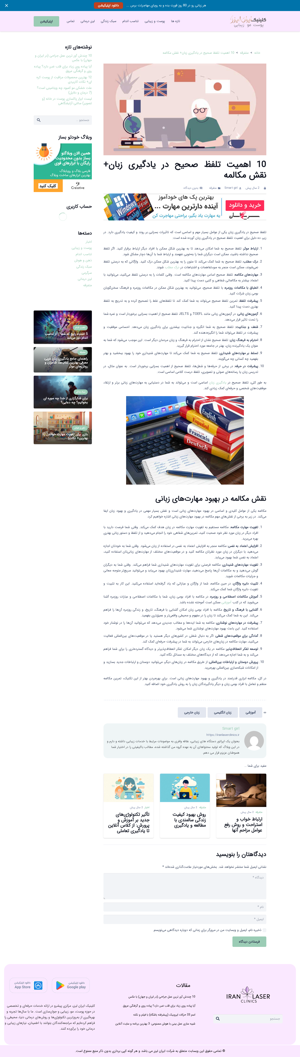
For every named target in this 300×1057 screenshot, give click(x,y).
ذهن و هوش (83, 260)
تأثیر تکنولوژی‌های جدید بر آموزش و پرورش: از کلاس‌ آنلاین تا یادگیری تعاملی (128, 823)
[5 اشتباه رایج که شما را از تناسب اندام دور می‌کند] (63, 313)
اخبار (147, 808)
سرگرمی (87, 272)
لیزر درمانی (85, 279)
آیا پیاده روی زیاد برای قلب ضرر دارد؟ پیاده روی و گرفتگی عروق (63, 69)
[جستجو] (218, 1018)
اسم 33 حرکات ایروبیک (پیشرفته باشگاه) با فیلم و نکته (164, 1014)
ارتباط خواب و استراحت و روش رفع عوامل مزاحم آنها (243, 825)
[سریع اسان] (184, 206)
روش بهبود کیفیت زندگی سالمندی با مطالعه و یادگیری (189, 820)
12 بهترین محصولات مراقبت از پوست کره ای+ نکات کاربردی (64, 79)
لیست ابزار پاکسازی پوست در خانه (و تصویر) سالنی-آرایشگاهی (67, 101)
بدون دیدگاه (190, 188)
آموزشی (226, 602)
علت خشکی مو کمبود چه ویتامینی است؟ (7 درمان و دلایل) (64, 90)
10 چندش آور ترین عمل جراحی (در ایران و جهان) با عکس (63, 58)
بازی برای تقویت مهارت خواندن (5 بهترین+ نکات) (65, 436)
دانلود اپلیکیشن (108, 5)
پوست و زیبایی (82, 247)
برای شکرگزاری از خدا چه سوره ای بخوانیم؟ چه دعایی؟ (65, 400)
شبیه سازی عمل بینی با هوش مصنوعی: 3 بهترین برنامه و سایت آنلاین (155, 1023)
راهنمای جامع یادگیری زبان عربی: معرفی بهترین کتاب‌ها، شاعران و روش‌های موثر (66, 362)
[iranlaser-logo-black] (247, 21)
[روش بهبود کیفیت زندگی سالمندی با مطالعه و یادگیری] (185, 776)
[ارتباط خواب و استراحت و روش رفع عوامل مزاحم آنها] (241, 776)
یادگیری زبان (217, 382)
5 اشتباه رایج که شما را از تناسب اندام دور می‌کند (66, 335)
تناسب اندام (84, 254)
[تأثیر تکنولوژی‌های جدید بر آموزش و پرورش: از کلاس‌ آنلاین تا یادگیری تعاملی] (128, 776)
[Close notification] (6, 5)
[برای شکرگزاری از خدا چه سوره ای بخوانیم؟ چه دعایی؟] (63, 378)
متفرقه (213, 188)
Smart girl (231, 188)
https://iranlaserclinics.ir (223, 735)
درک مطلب (172, 267)
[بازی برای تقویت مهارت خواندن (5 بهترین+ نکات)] (63, 414)
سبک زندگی (84, 266)
